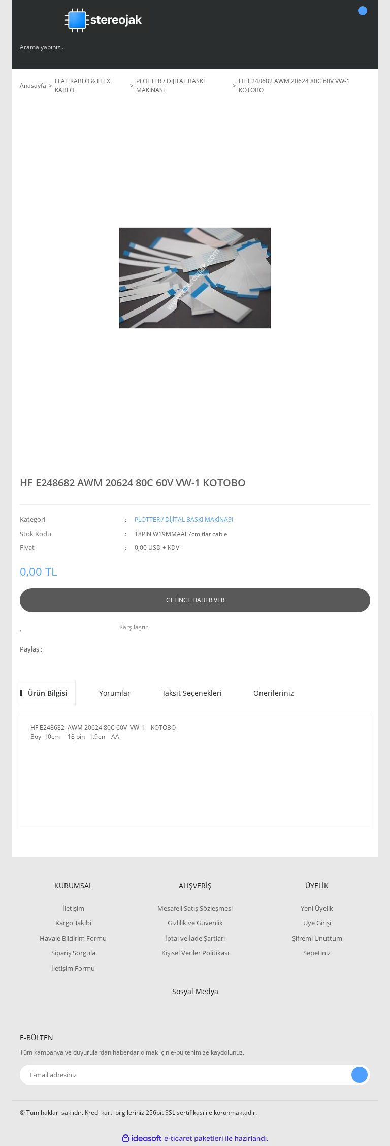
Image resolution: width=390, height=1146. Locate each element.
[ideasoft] (141, 1138)
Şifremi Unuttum (317, 938)
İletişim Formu (73, 968)
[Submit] (359, 1075)
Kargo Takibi (73, 922)
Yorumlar (115, 693)
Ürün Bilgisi (48, 693)
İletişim (73, 908)
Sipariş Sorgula (73, 952)
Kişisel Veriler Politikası (195, 952)
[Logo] (103, 20)
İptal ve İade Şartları (195, 938)
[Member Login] (327, 20)
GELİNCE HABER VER (195, 600)
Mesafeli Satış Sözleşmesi (195, 908)
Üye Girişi (317, 922)
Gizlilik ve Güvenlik (195, 922)
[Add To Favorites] (23, 627)
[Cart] (361, 20)
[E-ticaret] (193, 1138)
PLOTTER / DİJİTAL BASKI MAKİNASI (184, 519)
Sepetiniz (317, 952)
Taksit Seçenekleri (192, 693)
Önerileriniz (273, 693)
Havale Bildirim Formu (73, 938)
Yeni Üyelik (317, 908)
